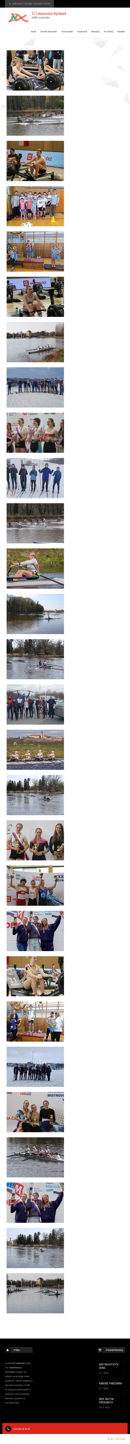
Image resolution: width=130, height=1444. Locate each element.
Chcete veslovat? (48, 31)
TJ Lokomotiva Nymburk (48, 15)
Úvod (33, 31)
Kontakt (121, 31)
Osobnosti (82, 31)
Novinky (96, 31)
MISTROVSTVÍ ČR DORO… (108, 1366)
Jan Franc (120, 1439)
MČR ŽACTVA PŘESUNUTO (106, 1400)
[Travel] (18, 17)
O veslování (67, 31)
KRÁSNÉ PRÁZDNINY (110, 1383)
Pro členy (108, 31)
